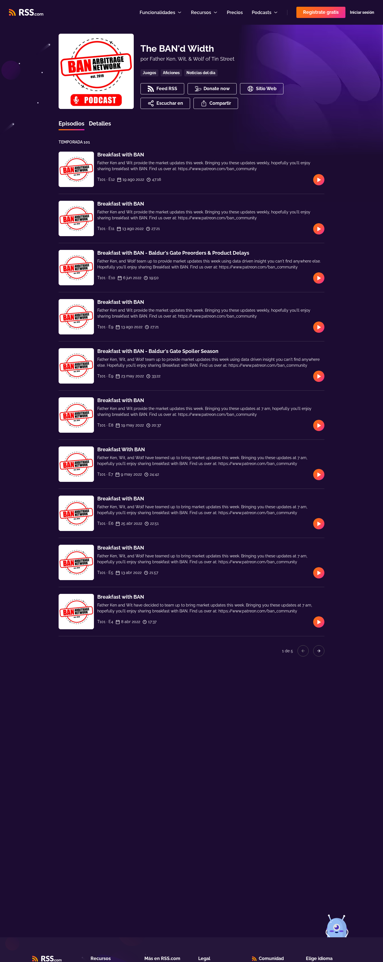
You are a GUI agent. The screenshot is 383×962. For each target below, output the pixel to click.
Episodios (71, 123)
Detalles (100, 123)
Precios (235, 12)
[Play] (318, 179)
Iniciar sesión (362, 12)
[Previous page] (303, 650)
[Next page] (318, 650)
